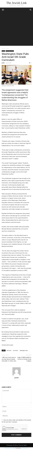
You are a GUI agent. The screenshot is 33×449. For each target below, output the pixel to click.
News (7, 48)
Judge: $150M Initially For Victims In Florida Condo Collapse (24, 359)
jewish (3, 62)
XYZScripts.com (25, 448)
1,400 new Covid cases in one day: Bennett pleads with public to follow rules (9, 359)
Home (3, 48)
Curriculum (15, 350)
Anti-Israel (9, 350)
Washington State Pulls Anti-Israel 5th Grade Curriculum (15, 57)
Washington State (9, 51)
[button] (3, 10)
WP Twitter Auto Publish (10, 448)
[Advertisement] (16, 29)
